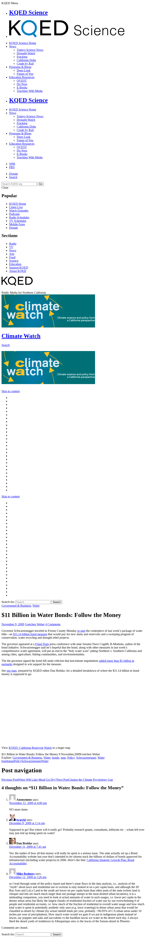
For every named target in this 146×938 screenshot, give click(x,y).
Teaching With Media (30, 91)
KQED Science (28, 12)
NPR (12, 163)
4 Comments (52, 624)
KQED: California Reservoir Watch (30, 747)
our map (12, 670)
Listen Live (16, 207)
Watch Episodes (18, 210)
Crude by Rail (25, 63)
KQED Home (17, 203)
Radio (12, 243)
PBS (12, 167)
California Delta (26, 60)
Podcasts (14, 214)
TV (11, 247)
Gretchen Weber (34, 624)
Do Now (22, 84)
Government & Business (16, 605)
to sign (81, 630)
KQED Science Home (22, 43)
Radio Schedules (19, 217)
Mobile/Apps (17, 224)
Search (13, 177)
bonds (55, 757)
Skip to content (11, 391)
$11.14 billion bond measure (30, 634)
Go (40, 184)
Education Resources (21, 77)
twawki (21, 819)
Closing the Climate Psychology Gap (85, 779)
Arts (11, 253)
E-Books (22, 87)
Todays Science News (30, 49)
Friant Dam (42, 644)
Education (15, 264)
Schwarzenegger (86, 757)
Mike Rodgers (25, 873)
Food (12, 257)
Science (13, 260)
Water (36, 605)
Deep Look (23, 70)
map (63, 757)
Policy (71, 757)
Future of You (25, 73)
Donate (13, 173)
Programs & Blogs (20, 67)
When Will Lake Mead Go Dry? (29, 779)
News (12, 46)
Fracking (22, 56)
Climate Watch (21, 335)
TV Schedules (17, 220)
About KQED (17, 271)
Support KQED (18, 267)
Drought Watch (26, 53)
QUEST (22, 80)
